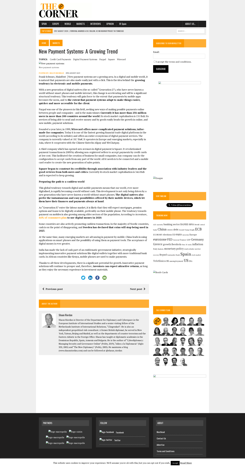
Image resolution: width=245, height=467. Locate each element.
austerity (160, 224)
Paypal (102, 59)
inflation (197, 244)
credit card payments (60, 59)
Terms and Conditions (165, 451)
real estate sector (192, 248)
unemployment (176, 261)
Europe (55, 24)
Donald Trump (184, 230)
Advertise (160, 444)
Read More (186, 462)
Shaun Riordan (56, 73)
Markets (80, 24)
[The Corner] (65, 10)
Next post (136, 289)
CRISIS (170, 230)
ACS (154, 224)
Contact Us (161, 438)
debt (175, 229)
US (186, 260)
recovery (156, 255)
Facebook (120, 432)
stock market (196, 255)
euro (179, 234)
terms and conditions (180, 61)
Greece (157, 244)
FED (169, 239)
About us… (190, 24)
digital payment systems (85, 59)
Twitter (117, 440)
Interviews (95, 24)
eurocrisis (185, 235)
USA (190, 261)
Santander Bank (173, 255)
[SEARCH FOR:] (190, 30)
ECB (198, 229)
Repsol (163, 254)
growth (167, 244)
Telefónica (159, 261)
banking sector (172, 224)
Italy (155, 248)
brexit (197, 224)
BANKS (184, 224)
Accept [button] (175, 463)
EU (173, 234)
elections (167, 234)
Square (111, 59)
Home (44, 42)
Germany (197, 239)
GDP (189, 240)
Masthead (161, 432)
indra (190, 245)
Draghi (192, 230)
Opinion (110, 24)
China (162, 229)
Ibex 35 (184, 245)
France (183, 239)
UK (167, 261)
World (68, 24)
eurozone (160, 239)
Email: (156, 51)
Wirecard (121, 59)
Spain (44, 24)
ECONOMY (157, 235)
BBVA (191, 224)
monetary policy (174, 248)
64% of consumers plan (53, 217)
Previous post (54, 289)
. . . (202, 24)
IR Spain (122, 24)
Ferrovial (176, 240)
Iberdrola (176, 244)
